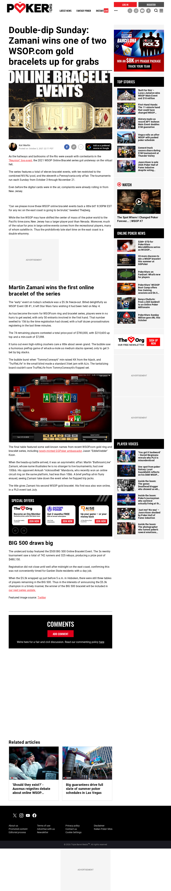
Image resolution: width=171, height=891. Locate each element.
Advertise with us (46, 829)
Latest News (65, 11)
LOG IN (125, 4)
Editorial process (17, 832)
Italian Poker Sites (103, 829)
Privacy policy (72, 825)
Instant (102, 11)
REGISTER (151, 4)
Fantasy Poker (83, 11)
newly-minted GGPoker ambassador (60, 451)
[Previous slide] (15, 530)
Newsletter (42, 832)
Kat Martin (24, 145)
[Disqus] (60, 693)
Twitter (42, 597)
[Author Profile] (13, 147)
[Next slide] (24, 530)
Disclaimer (99, 825)
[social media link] (130, 10)
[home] (29, 7)
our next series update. (22, 590)
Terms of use (43, 825)
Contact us (71, 829)
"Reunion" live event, (21, 160)
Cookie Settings (73, 832)
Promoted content (18, 829)
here (101, 642)
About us (13, 825)
